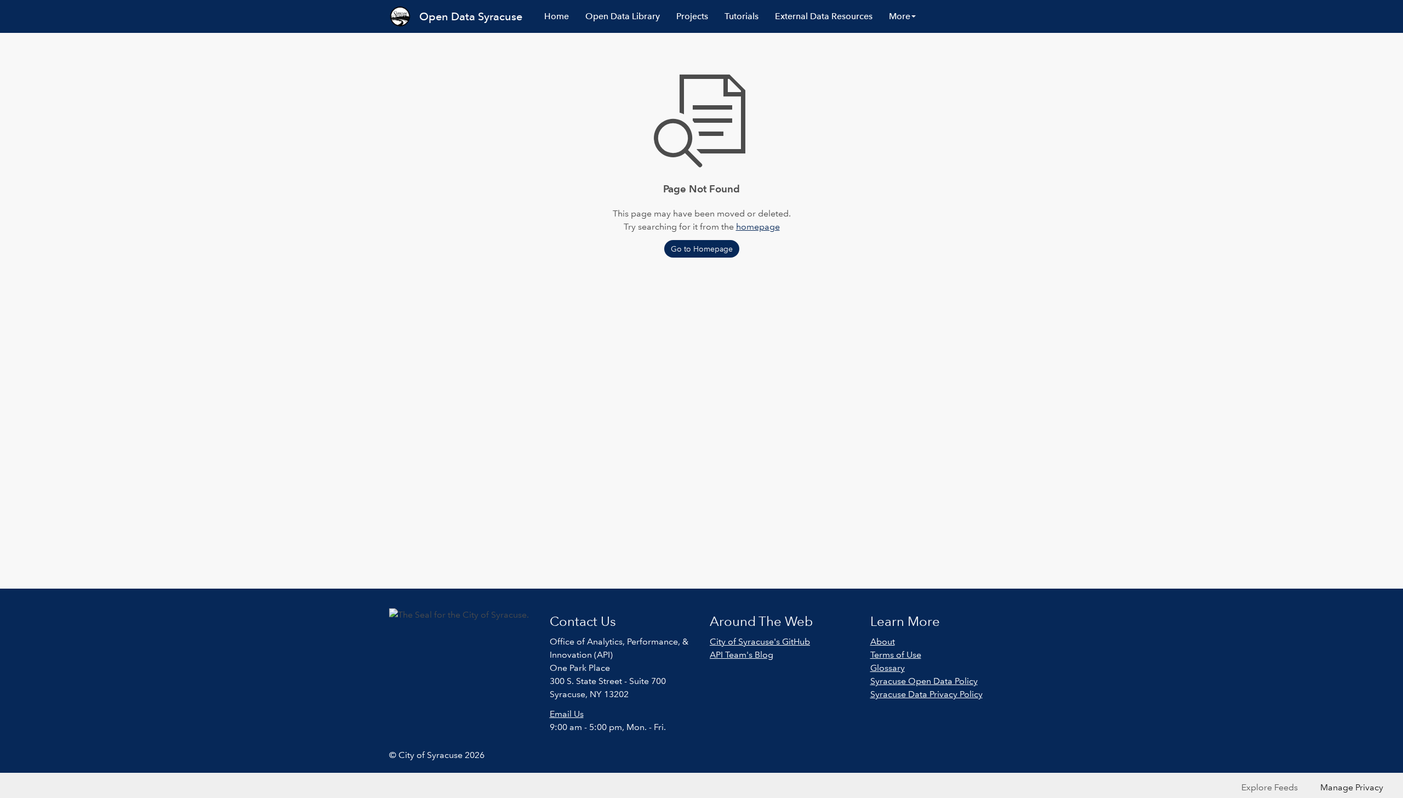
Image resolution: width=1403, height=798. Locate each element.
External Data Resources (823, 16)
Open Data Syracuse (470, 16)
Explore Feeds (1269, 787)
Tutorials (741, 16)
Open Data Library (622, 16)
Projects (692, 16)
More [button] (899, 16)
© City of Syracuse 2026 (436, 755)
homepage (758, 226)
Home (556, 16)
